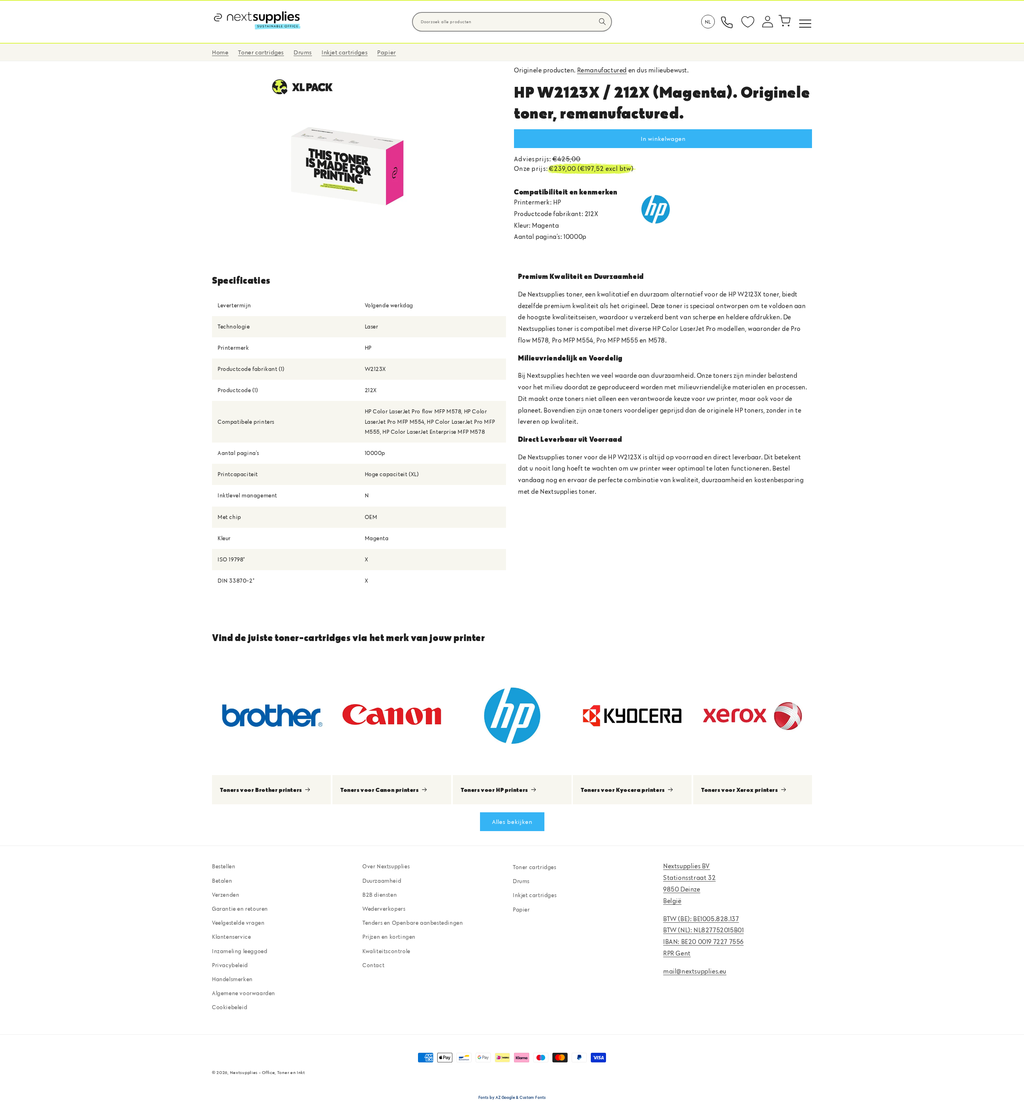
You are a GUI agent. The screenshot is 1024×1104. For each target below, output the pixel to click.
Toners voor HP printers (494, 789)
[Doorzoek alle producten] (602, 21)
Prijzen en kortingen (389, 936)
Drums (521, 881)
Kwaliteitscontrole (386, 950)
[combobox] (512, 22)
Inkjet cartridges (534, 895)
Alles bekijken (512, 821)
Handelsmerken (232, 978)
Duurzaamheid (381, 880)
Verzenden (225, 894)
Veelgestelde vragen (238, 922)
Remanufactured (602, 70)
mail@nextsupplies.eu (694, 971)
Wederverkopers (383, 908)
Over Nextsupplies (386, 866)
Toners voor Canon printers (379, 789)
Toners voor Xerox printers (739, 789)
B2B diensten (379, 894)
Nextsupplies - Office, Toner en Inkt (267, 1072)
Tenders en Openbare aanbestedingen (412, 922)
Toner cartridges (534, 867)
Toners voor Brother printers (261, 789)
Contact (373, 964)
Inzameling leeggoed (239, 950)
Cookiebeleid (229, 1007)
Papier (521, 909)
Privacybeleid (230, 964)
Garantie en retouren (240, 908)
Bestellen (223, 866)
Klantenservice (231, 936)
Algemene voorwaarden (243, 993)
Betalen (222, 880)
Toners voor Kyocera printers (623, 789)
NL (708, 21)
